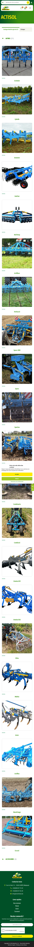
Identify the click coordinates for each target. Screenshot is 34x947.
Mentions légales (12, 945)
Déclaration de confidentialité (17, 481)
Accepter (17, 474)
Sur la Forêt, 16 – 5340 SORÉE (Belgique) (17, 885)
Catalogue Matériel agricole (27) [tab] (10, 29)
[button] (25, 8)
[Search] (28, 2)
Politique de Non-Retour (21, 945)
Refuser (17, 478)
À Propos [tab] (23, 29)
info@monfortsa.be (17, 894)
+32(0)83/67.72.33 (17, 888)
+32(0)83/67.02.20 (17, 891)
